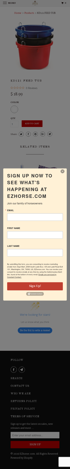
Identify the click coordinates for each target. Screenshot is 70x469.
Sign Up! (35, 286)
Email (10, 210)
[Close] (62, 171)
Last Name (13, 246)
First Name (13, 228)
